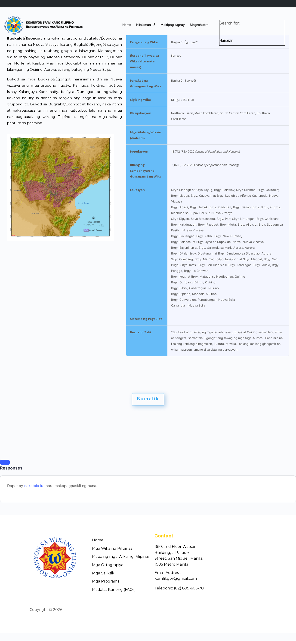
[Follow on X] (255, 610)
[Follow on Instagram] (263, 610)
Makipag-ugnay (172, 25)
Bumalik (148, 399)
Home (126, 25)
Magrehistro (199, 25)
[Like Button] (5, 462)
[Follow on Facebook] (246, 610)
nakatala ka (34, 485)
